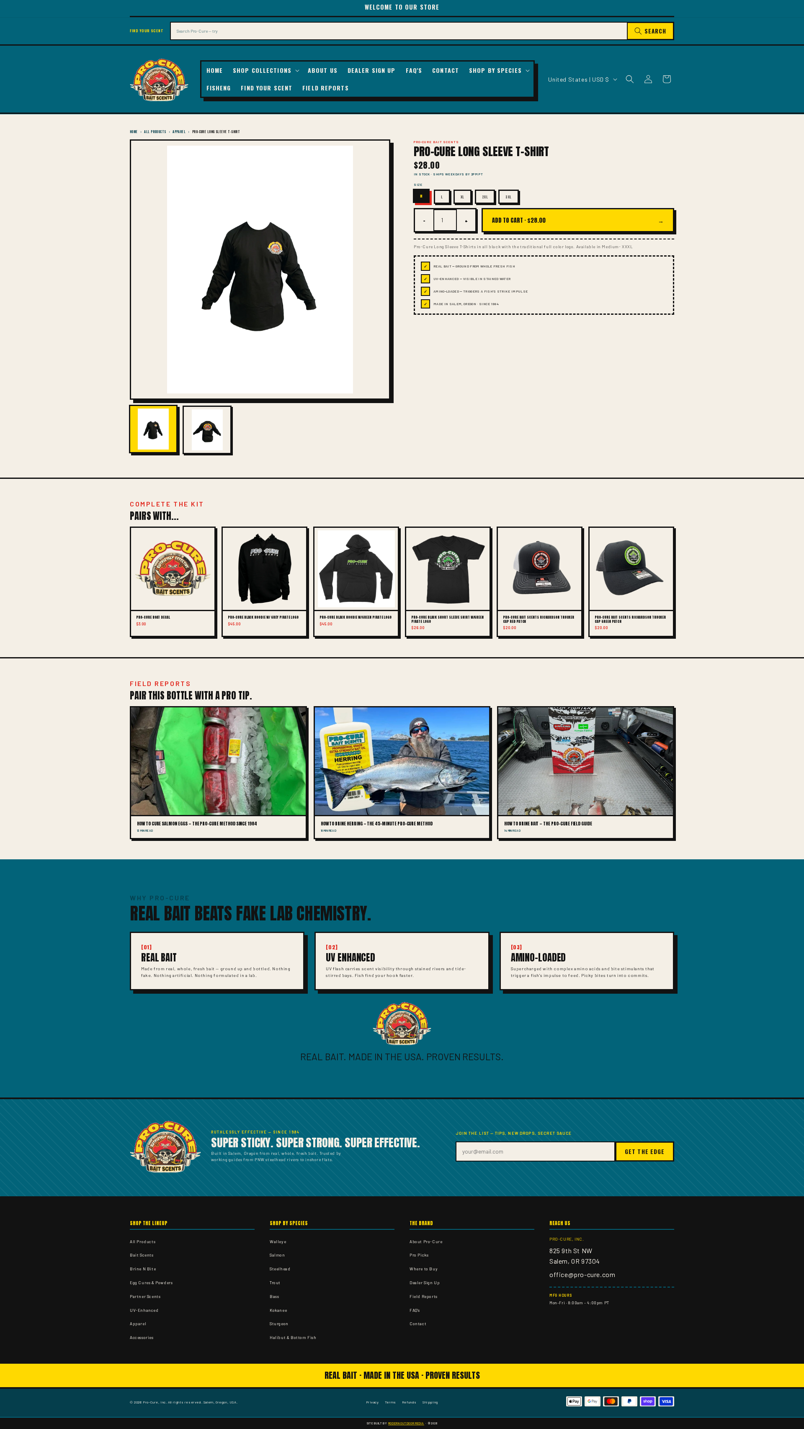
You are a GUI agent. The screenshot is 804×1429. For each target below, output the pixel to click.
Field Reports (424, 1296)
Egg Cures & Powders (151, 1282)
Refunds (409, 1402)
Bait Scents (142, 1254)
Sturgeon (279, 1323)
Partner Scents (145, 1296)
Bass (274, 1296)
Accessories (142, 1337)
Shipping (430, 1402)
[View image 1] (153, 429)
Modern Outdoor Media (406, 1423)
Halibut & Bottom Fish (293, 1337)
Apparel (179, 131)
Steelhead (280, 1268)
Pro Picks (419, 1254)
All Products (155, 131)
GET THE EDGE (645, 1151)
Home (134, 131)
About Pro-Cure (426, 1241)
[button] (265, 70)
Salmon (277, 1254)
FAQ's (415, 1310)
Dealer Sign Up (425, 1282)
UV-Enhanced (144, 1310)
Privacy (372, 1402)
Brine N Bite (143, 1268)
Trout (275, 1282)
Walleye (278, 1241)
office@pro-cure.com (582, 1274)
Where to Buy (424, 1268)
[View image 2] (207, 430)
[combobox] (398, 31)
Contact (418, 1323)
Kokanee (278, 1310)
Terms (390, 1402)
